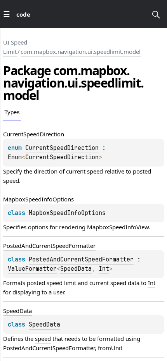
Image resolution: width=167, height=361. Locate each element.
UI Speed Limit (15, 46)
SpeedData (76, 269)
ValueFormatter (32, 269)
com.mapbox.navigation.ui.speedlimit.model (81, 51)
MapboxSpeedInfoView (118, 227)
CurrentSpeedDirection (62, 148)
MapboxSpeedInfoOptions (67, 213)
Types (12, 112)
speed (43, 338)
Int (104, 269)
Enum (15, 157)
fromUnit (110, 348)
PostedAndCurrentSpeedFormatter (81, 259)
